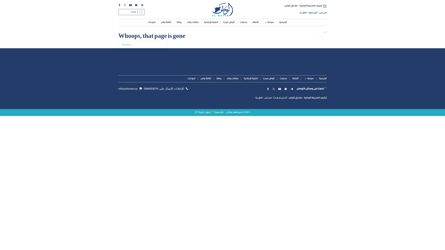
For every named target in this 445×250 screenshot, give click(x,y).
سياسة (270, 22)
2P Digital (199, 112)
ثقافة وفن (166, 22)
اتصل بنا (303, 13)
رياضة (179, 22)
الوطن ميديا (229, 22)
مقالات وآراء (193, 22)
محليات (243, 22)
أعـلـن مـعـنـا (280, 98)
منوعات (152, 22)
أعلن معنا (313, 13)
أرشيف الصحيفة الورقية (311, 6)
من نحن (323, 13)
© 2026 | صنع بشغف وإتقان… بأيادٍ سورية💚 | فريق (227, 112)
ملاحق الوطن (291, 6)
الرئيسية (283, 22)
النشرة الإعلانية (211, 22)
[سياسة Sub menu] (265, 22)
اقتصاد (255, 22)
